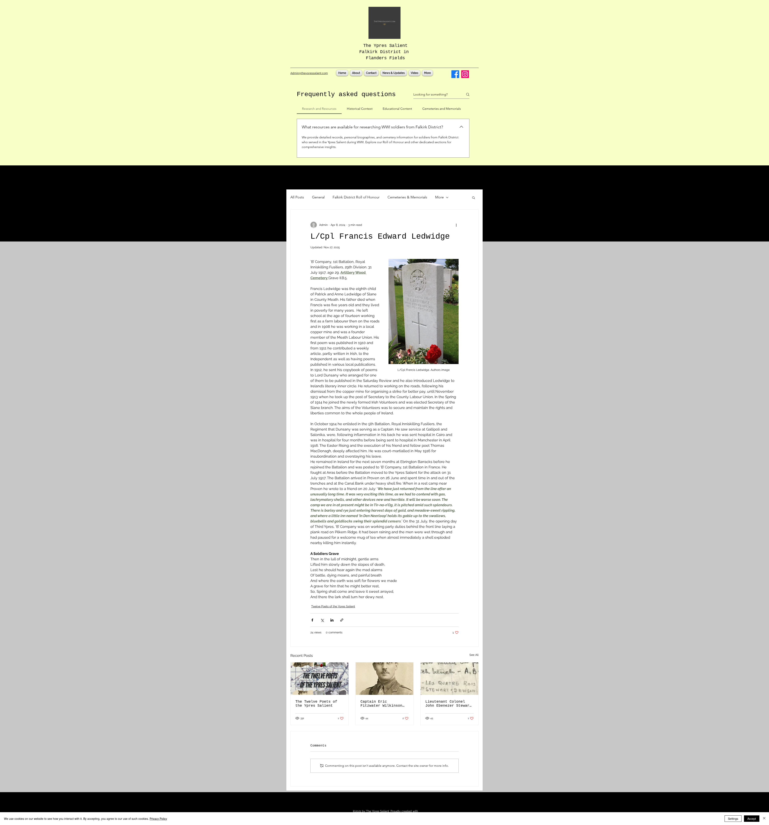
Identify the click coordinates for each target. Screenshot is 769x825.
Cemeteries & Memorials (407, 197)
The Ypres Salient (385, 45)
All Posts (297, 197)
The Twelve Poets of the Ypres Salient (316, 704)
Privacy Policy (158, 819)
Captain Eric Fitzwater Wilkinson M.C (381, 704)
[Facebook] (455, 74)
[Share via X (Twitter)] (322, 620)
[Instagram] (465, 74)
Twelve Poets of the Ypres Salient (333, 606)
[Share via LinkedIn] (332, 620)
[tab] (319, 109)
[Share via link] (342, 620)
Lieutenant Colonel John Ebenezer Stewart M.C (448, 704)
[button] (473, 197)
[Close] (764, 818)
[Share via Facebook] (312, 620)
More (439, 197)
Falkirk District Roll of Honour (356, 197)
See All (474, 654)
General (318, 197)
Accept (751, 819)
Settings (733, 819)
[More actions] (456, 224)
